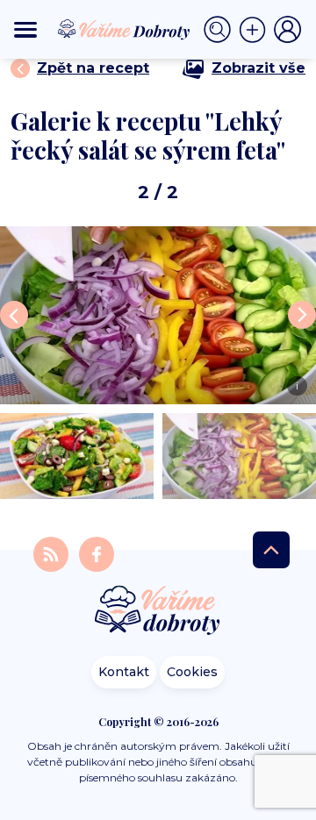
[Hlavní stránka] (158, 611)
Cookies (192, 672)
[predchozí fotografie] (14, 315)
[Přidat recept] (256, 30)
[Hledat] (221, 30)
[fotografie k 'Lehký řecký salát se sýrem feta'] (77, 456)
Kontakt (123, 672)
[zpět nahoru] (271, 549)
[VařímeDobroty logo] (124, 29)
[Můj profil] (288, 30)
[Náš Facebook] (96, 553)
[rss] (52, 553)
